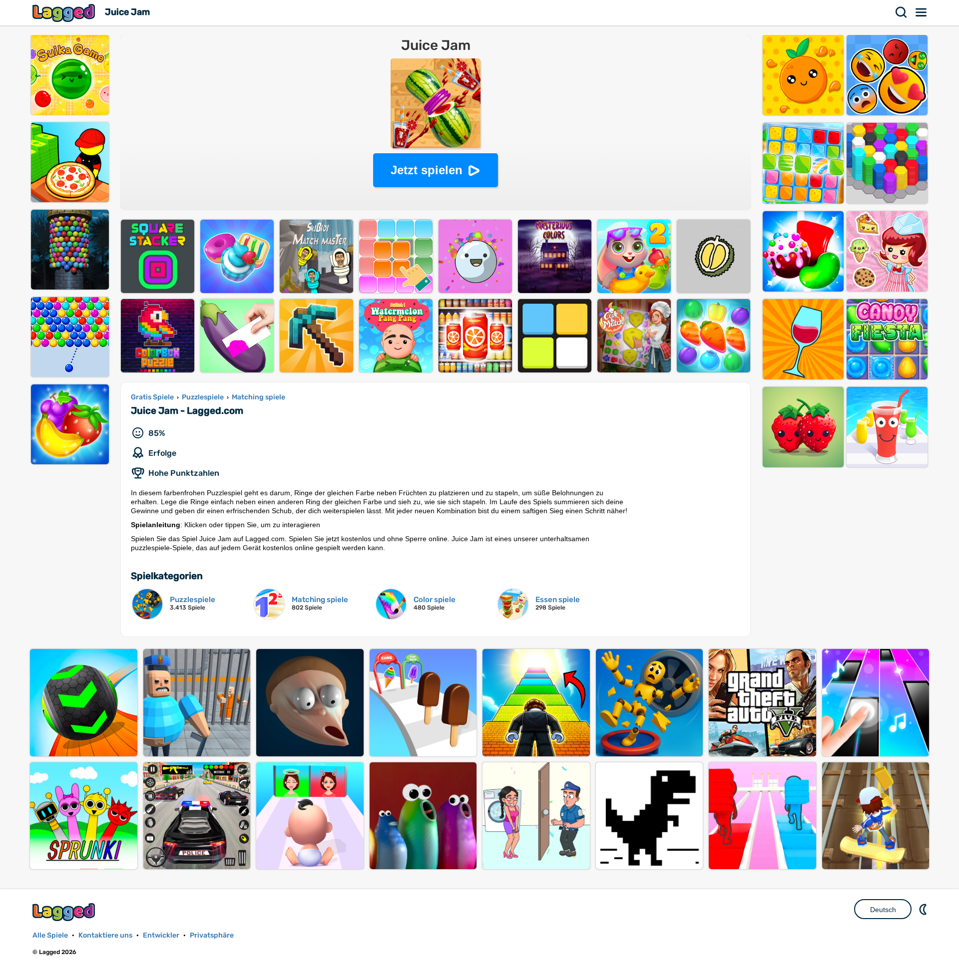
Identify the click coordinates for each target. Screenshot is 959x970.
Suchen (902, 12)
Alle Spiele (50, 935)
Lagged (64, 12)
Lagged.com (64, 912)
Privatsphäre (212, 935)
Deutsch (883, 910)
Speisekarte (922, 12)
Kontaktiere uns (105, 935)
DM (924, 909)
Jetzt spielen (427, 170)
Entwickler (161, 935)
